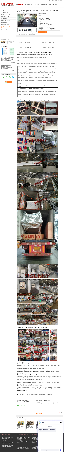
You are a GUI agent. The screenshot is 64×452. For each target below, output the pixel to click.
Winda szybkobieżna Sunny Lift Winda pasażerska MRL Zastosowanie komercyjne (23, 438)
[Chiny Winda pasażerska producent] (8, 4)
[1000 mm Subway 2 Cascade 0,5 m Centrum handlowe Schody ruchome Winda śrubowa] (21, 423)
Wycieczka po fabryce (35, 4)
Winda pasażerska (4, 12)
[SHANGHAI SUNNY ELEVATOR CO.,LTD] (36, 30)
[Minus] (61, 422)
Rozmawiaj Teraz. (19, 5)
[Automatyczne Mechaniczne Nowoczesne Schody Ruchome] (3, 42)
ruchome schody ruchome (47, 394)
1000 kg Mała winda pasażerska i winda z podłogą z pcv (7, 438)
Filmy (28, 4)
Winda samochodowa (5, 24)
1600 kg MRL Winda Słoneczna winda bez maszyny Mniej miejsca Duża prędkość (23, 441)
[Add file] (39, 450)
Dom (17, 4)
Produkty (20, 4)
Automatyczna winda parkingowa (7, 31)
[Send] (61, 450)
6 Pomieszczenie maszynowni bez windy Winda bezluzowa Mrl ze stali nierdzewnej (23, 448)
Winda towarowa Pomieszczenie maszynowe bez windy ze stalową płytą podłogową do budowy (23, 445)
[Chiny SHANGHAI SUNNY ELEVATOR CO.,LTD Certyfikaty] (4, 51)
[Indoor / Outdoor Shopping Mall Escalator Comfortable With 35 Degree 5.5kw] (27, 20)
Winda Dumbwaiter (4, 33)
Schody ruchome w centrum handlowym (15, 7)
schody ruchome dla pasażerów (37, 394)
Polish (61, 0)
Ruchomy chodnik (4, 29)
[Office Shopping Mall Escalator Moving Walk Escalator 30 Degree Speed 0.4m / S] (25, 30)
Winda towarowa (4, 18)
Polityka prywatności (9, 451)
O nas (25, 4)
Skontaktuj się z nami (52, 4)
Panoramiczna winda (5, 16)
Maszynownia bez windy (5, 14)
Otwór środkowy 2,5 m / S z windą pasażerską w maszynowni (7, 446)
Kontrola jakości (44, 4)
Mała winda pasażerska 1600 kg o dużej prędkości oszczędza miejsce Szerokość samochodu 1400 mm (8, 443)
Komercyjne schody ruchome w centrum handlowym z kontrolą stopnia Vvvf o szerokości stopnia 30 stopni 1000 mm (30, 429)
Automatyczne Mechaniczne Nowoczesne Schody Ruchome (9, 42)
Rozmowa (42, 31)
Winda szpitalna (4, 22)
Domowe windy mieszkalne (6, 20)
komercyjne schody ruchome (27, 394)
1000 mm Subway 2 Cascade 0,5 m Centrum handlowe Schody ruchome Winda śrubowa (21, 428)
